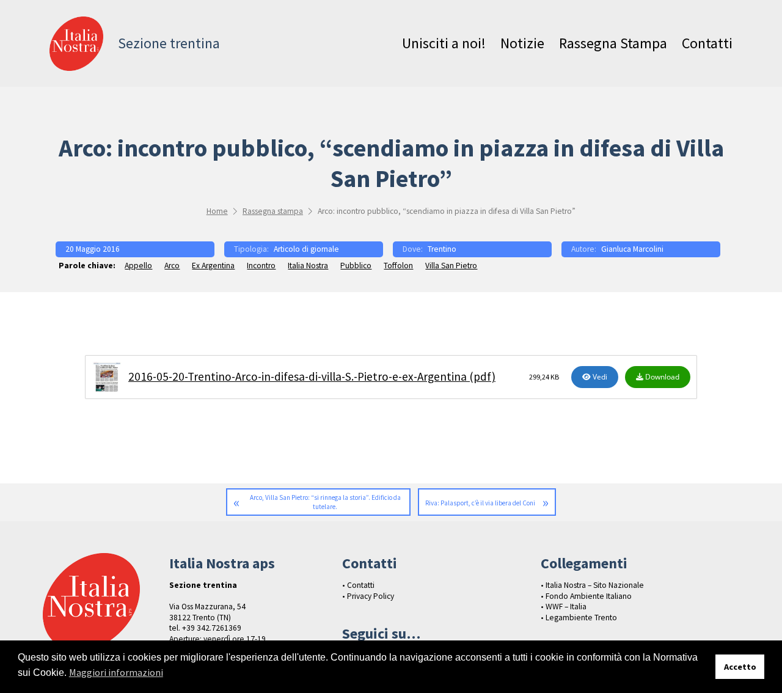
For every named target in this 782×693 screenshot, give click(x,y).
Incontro (261, 265)
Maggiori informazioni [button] (116, 672)
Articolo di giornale (306, 249)
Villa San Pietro (451, 265)
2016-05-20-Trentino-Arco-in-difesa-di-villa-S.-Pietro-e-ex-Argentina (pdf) (311, 376)
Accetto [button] (740, 666)
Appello (138, 265)
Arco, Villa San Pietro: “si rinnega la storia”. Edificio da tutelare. (325, 502)
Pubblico (355, 265)
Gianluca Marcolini (632, 249)
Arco (172, 265)
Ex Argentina (213, 265)
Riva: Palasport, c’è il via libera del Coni (480, 503)
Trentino (442, 249)
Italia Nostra (308, 265)
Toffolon (398, 265)
